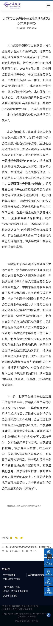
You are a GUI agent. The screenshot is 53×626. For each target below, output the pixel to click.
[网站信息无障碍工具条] (48, 615)
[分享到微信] (16, 538)
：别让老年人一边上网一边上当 (19, 551)
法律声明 (28, 609)
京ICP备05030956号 (26, 616)
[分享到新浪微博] (22, 538)
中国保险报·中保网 (11, 579)
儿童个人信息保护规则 (12, 609)
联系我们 (6, 606)
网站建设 (19, 621)
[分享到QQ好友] (11, 538)
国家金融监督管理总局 (38, 574)
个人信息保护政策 (30, 606)
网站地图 (16, 606)
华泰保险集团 (9, 574)
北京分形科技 (32, 621)
